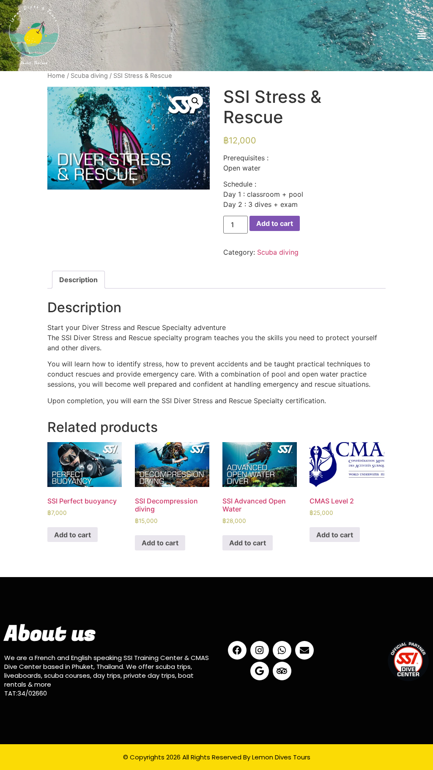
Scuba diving (89, 76)
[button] (422, 35)
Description (78, 279)
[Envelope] (304, 650)
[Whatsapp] (282, 650)
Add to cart (274, 223)
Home (56, 76)
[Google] (259, 671)
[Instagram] (259, 650)
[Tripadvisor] (282, 671)
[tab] (78, 280)
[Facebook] (237, 650)
